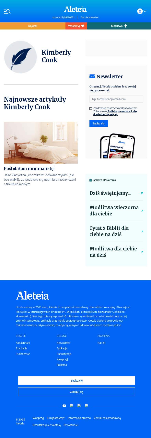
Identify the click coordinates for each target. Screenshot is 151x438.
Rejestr (32, 26)
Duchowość (23, 354)
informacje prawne (79, 418)
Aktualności (23, 343)
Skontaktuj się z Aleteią (47, 425)
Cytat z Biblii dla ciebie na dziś (109, 231)
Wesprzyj (74, 26)
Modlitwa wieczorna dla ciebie (114, 210)
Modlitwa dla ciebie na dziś (113, 252)
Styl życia (21, 348)
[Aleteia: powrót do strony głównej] (75, 9)
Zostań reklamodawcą (107, 418)
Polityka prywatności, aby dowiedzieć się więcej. (115, 113)
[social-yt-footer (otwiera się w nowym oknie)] (64, 406)
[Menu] (26, 11)
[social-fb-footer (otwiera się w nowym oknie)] (72, 406)
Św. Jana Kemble (90, 17)
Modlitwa (116, 26)
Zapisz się (99, 123)
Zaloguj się (76, 392)
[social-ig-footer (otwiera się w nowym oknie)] (86, 406)
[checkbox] (90, 108)
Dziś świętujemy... (110, 193)
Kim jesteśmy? (56, 418)
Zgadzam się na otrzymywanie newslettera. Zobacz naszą (115, 111)
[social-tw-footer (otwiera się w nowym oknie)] (79, 406)
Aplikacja (62, 348)
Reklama (62, 365)
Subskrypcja (64, 354)
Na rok (101, 343)
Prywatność (71, 425)
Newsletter (63, 343)
